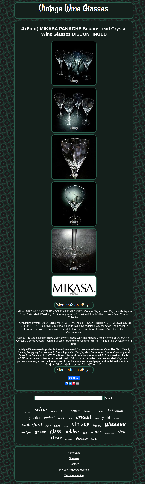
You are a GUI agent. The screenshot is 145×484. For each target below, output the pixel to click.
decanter (82, 438)
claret (57, 425)
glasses (115, 424)
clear (56, 437)
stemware (28, 412)
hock (61, 418)
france (97, 425)
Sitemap (74, 458)
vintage (80, 424)
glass (55, 431)
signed (101, 411)
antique (26, 432)
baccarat (68, 440)
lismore (89, 411)
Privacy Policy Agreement (74, 469)
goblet (34, 417)
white (70, 418)
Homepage (74, 452)
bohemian (115, 410)
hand (66, 426)
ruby (48, 425)
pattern (76, 411)
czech (116, 418)
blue (64, 411)
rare (97, 418)
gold (106, 417)
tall (85, 432)
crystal (83, 417)
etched (49, 418)
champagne (109, 433)
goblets (72, 431)
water (96, 431)
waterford (32, 424)
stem (122, 431)
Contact (74, 463)
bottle (94, 439)
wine (41, 409)
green (40, 432)
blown (54, 411)
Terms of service (74, 475)
